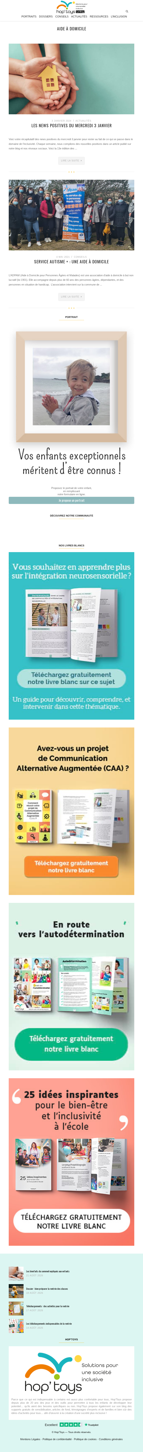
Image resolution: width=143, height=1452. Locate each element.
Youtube (102, 526)
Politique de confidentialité (57, 1439)
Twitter (123, 526)
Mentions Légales (30, 1439)
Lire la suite (70, 160)
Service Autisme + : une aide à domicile (71, 261)
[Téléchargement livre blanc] (71, 635)
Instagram (40, 526)
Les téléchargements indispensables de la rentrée (49, 1323)
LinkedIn (81, 526)
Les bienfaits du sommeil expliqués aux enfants (47, 1271)
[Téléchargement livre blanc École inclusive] (71, 1161)
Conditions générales (111, 1439)
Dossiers (46, 16)
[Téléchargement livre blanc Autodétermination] (71, 986)
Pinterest (60, 526)
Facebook (19, 526)
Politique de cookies (85, 1439)
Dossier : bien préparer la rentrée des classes (47, 1288)
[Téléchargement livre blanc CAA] (71, 810)
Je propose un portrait (72, 500)
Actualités (79, 16)
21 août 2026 (34, 1275)
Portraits (28, 16)
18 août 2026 (34, 1293)
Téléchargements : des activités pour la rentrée (47, 1306)
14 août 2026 (34, 1328)
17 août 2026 (34, 1310)
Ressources (99, 16)
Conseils (62, 16)
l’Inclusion (119, 16)
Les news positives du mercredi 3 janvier (71, 125)
